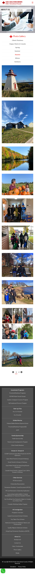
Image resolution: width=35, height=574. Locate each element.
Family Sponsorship (18, 435)
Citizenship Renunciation (17, 484)
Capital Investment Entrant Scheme (17, 516)
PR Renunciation (17, 480)
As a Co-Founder (17, 411)
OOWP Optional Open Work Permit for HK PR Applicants (17, 454)
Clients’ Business (17, 40)
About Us (17, 536)
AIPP (17, 430)
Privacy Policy (22, 566)
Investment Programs (17, 390)
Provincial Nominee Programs (17, 393)
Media (17, 553)
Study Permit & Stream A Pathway (17, 462)
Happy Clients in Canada (17, 44)
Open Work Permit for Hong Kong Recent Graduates (17, 466)
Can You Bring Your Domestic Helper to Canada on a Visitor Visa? (17, 500)
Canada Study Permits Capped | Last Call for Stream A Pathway (17, 471)
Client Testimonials (17, 546)
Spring (17, 47)
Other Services (17, 477)
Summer (17, 51)
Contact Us (17, 543)
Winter (17, 58)
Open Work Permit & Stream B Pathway (17, 458)
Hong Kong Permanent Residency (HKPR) (17, 531)
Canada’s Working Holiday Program (17, 504)
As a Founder (17, 415)
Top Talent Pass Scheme (17, 519)
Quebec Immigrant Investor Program (17, 400)
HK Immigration (17, 509)
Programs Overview (17, 512)
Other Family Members (17, 445)
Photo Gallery (17, 549)
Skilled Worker (17, 420)
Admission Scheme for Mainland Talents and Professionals (17, 523)
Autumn (17, 54)
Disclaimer (13, 566)
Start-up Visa (17, 408)
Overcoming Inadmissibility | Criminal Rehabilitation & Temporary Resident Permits (17, 494)
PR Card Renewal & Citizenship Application (17, 490)
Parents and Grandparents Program (18, 442)
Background (17, 539)
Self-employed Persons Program (18, 403)
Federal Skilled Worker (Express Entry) (17, 423)
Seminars (17, 62)
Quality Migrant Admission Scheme (17, 527)
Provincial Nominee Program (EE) (17, 426)
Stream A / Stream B (17, 451)
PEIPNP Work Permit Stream (17, 396)
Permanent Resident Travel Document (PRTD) (17, 487)
